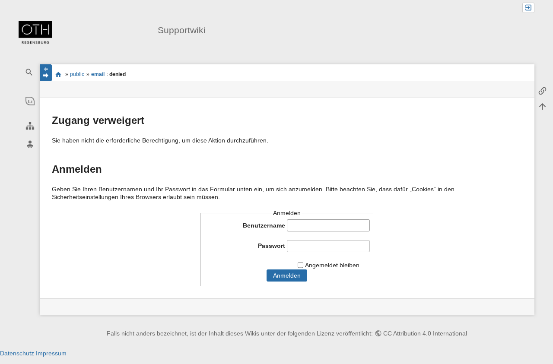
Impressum (51, 353)
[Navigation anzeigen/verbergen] (46, 72)
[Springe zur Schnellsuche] (29, 72)
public (77, 74)
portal (59, 74)
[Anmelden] (528, 8)
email (98, 74)
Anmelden (287, 275)
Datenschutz (17, 353)
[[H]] (35, 33)
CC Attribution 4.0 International (425, 333)
